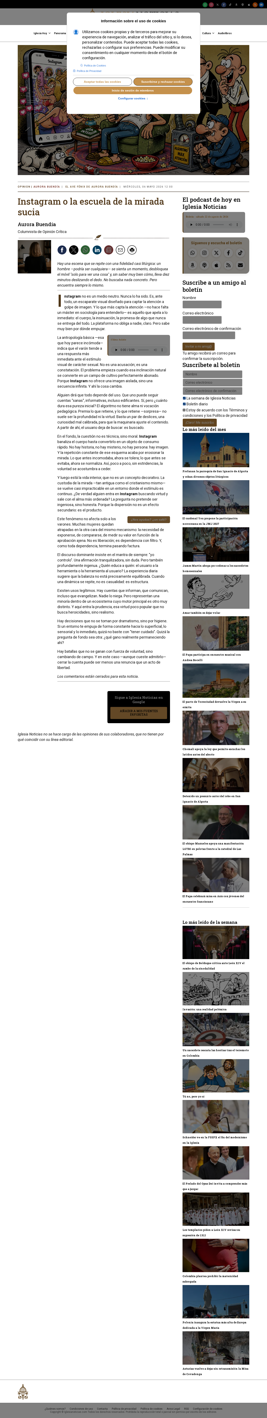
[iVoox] (242, 4)
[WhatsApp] (205, 4)
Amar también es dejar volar (201, 612)
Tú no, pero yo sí (193, 1096)
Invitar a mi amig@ (198, 346)
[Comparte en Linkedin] (97, 250)
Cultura (206, 33)
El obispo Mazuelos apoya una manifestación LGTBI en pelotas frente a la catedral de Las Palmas (213, 849)
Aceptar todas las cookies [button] (102, 81)
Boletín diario (197, 404)
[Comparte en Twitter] (74, 250)
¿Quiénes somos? (55, 1408)
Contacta (102, 1408)
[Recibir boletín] (109, 250)
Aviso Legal (173, 1408)
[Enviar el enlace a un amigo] (121, 250)
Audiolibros (225, 33)
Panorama (60, 33)
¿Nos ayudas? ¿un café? (149, 519)
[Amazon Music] (236, 4)
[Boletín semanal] (261, 4)
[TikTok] (230, 4)
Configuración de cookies (207, 1408)
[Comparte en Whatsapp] (86, 250)
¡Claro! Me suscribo (199, 423)
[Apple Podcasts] (248, 4)
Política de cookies (151, 1408)
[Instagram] (211, 4)
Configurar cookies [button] (133, 98)
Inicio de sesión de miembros (133, 90)
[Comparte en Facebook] (62, 250)
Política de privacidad (230, 415)
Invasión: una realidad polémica (205, 1009)
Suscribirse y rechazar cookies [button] (163, 81)
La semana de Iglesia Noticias (211, 398)
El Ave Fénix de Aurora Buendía (91, 186)
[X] (217, 4)
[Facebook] (223, 4)
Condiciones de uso (81, 1408)
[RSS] (255, 4)
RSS (186, 1408)
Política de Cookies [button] (95, 65)
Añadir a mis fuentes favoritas (139, 713)
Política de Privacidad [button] (89, 71)
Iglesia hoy (40, 33)
